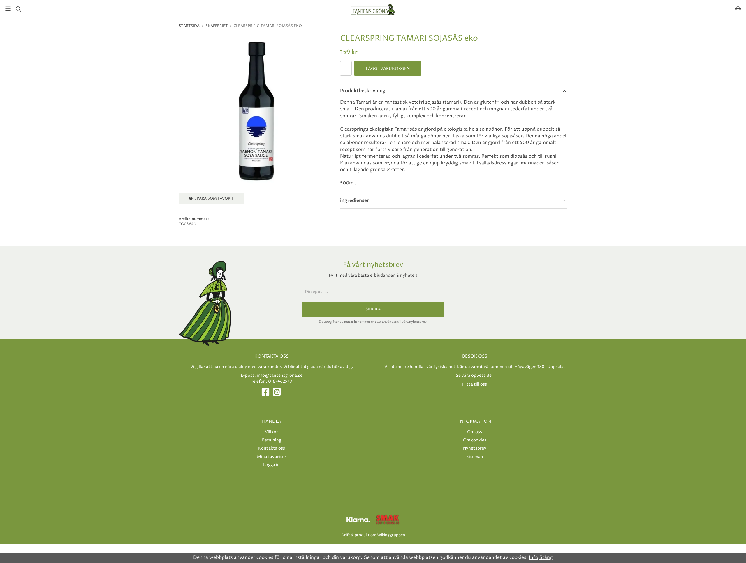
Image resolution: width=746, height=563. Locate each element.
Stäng (546, 557)
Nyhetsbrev (474, 448)
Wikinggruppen (391, 535)
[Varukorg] (738, 9)
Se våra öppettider (474, 375)
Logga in (271, 465)
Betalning (271, 440)
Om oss (474, 432)
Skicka (373, 309)
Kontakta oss (271, 448)
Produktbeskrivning (363, 91)
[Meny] (8, 9)
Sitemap (474, 456)
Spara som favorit (213, 198)
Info (533, 557)
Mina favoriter (271, 456)
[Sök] (18, 9)
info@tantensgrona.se (279, 375)
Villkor (271, 432)
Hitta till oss (474, 384)
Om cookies (474, 440)
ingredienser (354, 200)
